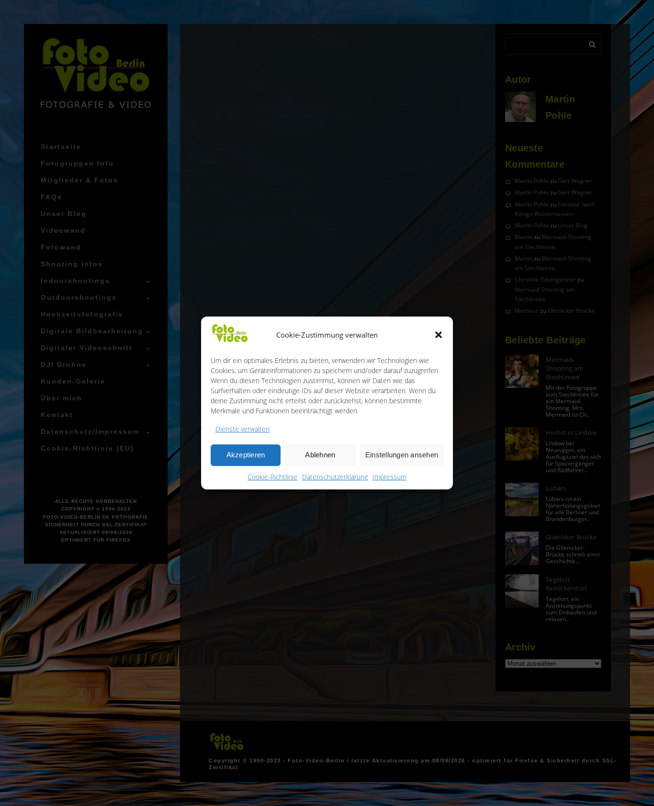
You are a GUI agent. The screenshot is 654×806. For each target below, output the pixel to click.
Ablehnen (320, 455)
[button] (438, 335)
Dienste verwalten (242, 428)
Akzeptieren (245, 455)
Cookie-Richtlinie (272, 476)
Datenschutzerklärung (335, 476)
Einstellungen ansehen (401, 455)
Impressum (389, 476)
